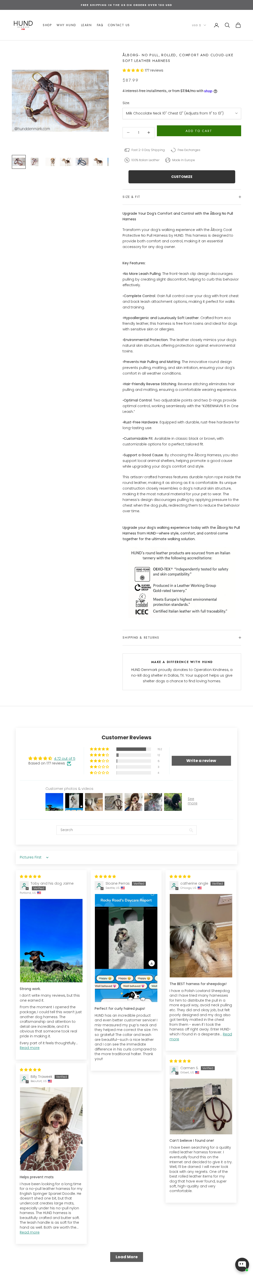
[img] (30, 876)
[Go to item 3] (50, 162)
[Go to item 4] (66, 162)
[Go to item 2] (35, 162)
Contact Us (119, 25)
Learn (86, 25)
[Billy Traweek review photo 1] (51, 1129)
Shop (47, 25)
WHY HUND (66, 25)
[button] (134, 70)
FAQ (100, 25)
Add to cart (199, 131)
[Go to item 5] (82, 162)
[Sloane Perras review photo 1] (126, 948)
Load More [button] (127, 1257)
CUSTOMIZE (181, 176)
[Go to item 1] (19, 162)
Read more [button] (30, 1047)
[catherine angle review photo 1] (200, 936)
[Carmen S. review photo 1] (200, 1106)
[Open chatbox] (242, 1265)
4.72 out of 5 (64, 758)
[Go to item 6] (98, 162)
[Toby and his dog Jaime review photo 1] (51, 941)
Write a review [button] (201, 760)
